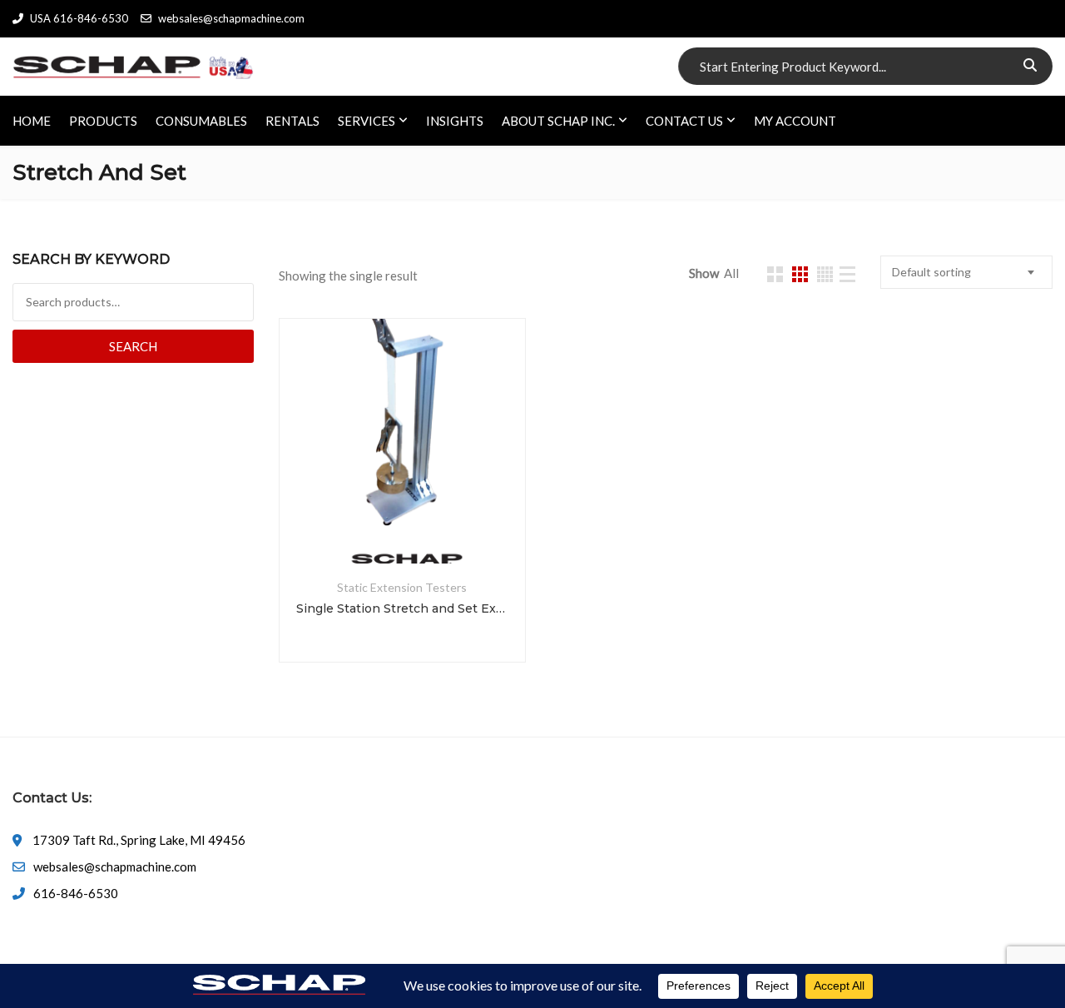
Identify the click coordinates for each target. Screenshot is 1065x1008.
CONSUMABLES (201, 120)
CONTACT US (684, 120)
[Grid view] (775, 274)
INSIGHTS (454, 120)
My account (795, 120)
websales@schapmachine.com (231, 18)
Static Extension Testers (402, 587)
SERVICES (366, 120)
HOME (31, 120)
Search (133, 346)
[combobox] (966, 272)
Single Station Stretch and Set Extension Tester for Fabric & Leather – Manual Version (402, 608)
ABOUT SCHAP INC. (558, 120)
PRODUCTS (103, 120)
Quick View (401, 523)
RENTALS (292, 120)
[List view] (847, 274)
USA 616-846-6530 (79, 18)
